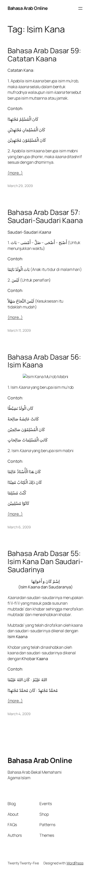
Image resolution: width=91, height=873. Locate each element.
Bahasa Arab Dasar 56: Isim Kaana (44, 361)
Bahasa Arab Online (28, 8)
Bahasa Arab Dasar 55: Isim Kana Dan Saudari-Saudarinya (45, 561)
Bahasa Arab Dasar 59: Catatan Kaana (44, 55)
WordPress (74, 863)
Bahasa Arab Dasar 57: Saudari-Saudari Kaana (45, 216)
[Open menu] (80, 8)
